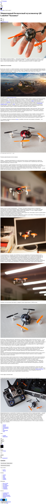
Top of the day (3, 463)
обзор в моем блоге (39, 368)
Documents (5, 486)
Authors (4, 478)
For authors (5, 484)
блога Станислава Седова (11, 97)
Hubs (4, 477)
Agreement (5, 487)
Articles (4, 474)
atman (1, 10)
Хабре (32, 100)
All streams (4, 1)
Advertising (5, 493)
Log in (4, 469)
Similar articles (9, 463)
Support (9, 501)
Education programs (6, 496)
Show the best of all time (5, 465)
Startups (4, 497)
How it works (5, 483)
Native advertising (6, 495)
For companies (5, 485)
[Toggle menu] (0, 1)
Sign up (4, 470)
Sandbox (4, 479)
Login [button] (1, 7)
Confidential (5, 488)
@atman (4, 450)
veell (14, 104)
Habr (7, 502)
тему (17, 119)
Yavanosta (8, 101)
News (4, 475)
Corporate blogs (6, 492)
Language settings (4, 501)
